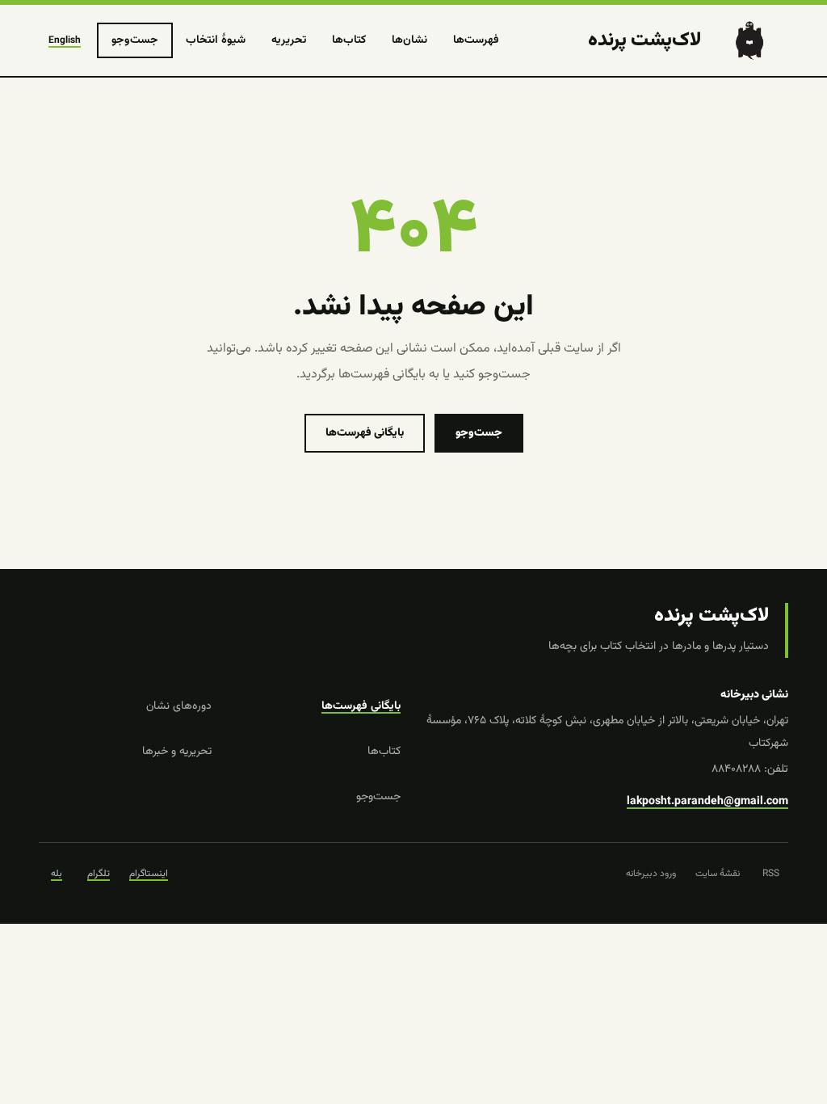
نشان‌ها (409, 40)
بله (56, 873)
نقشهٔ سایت (717, 873)
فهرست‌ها (476, 40)
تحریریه (288, 40)
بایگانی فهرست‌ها (364, 433)
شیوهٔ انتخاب (216, 40)
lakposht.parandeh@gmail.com (707, 802)
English (64, 40)
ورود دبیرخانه (651, 873)
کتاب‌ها (349, 40)
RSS (770, 873)
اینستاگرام (148, 873)
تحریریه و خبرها (177, 752)
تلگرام (98, 873)
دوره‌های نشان (179, 706)
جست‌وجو (134, 40)
